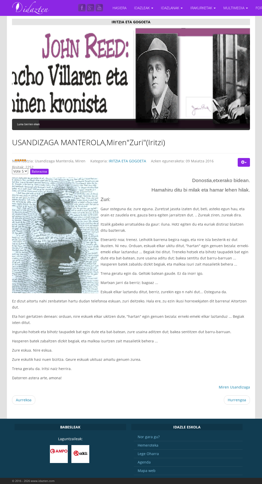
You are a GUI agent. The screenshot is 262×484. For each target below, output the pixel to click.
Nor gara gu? (149, 436)
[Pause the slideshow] (234, 79)
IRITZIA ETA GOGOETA (127, 161)
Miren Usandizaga (234, 387)
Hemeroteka (148, 445)
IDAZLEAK (142, 7)
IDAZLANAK (170, 7)
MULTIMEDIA (234, 7)
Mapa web (147, 470)
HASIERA (119, 7)
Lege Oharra (148, 453)
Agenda (144, 462)
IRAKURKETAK (201, 7)
